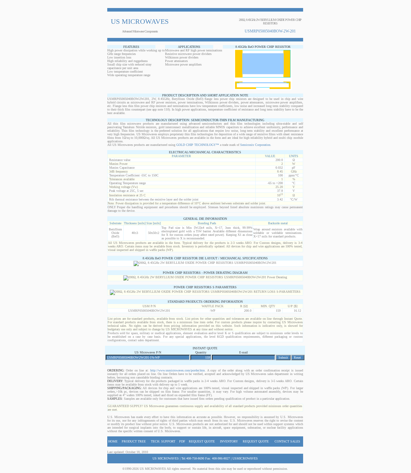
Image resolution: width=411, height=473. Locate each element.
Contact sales (287, 441)
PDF (182, 441)
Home (113, 441)
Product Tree (134, 441)
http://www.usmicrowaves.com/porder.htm (177, 370)
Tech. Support (163, 441)
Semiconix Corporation (255, 145)
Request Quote (202, 441)
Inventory (229, 441)
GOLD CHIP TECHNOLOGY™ (197, 145)
